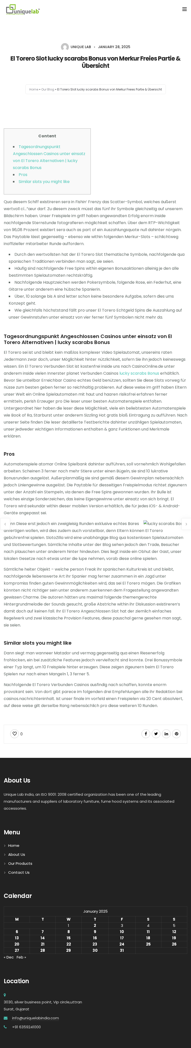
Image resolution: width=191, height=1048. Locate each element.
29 (68, 950)
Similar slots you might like (44, 181)
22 (68, 944)
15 (69, 938)
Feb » (21, 957)
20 (16, 944)
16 (95, 938)
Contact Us (19, 872)
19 (174, 938)
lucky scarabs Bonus (139, 373)
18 (148, 938)
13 (17, 938)
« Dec (9, 957)
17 (122, 938)
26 (174, 944)
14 (43, 938)
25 (148, 944)
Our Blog (47, 89)
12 (174, 931)
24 (121, 944)
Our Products (20, 863)
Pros (23, 174)
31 (122, 950)
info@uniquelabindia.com (35, 1018)
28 (42, 950)
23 (95, 944)
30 (95, 950)
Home (33, 89)
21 (43, 944)
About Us (16, 854)
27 (17, 950)
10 (122, 931)
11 (148, 931)
